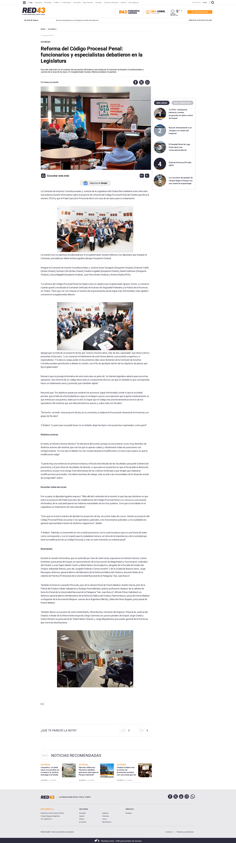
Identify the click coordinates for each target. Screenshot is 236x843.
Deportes (105, 813)
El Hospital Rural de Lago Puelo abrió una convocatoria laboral (179, 147)
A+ (141, 175)
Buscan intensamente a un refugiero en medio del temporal (70, 20)
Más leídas (161, 103)
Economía (82, 822)
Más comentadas (182, 103)
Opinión (81, 816)
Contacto (169, 832)
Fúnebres (128, 813)
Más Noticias (106, 822)
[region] (173, 43)
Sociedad (45, 42)
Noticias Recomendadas (76, 755)
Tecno (104, 819)
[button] (135, 82)
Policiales (105, 816)
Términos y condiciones (185, 832)
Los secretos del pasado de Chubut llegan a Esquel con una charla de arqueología (181, 181)
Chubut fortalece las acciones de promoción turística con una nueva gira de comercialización (126, 772)
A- (147, 175)
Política (81, 819)
